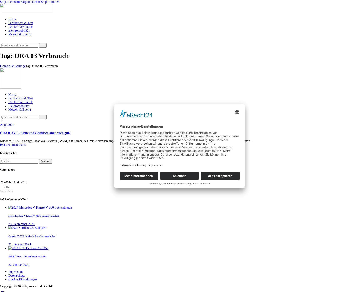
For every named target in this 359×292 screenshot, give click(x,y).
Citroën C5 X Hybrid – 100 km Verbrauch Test (31, 236)
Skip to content (10, 2)
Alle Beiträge (17, 66)
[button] (2, 41)
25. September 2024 (21, 224)
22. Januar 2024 (18, 264)
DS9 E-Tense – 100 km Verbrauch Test (27, 256)
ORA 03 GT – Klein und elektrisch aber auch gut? (35, 133)
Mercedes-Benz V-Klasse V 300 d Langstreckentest (33, 216)
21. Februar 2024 (19, 244)
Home (4, 66)
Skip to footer (50, 2)
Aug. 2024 (7, 124)
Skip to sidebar (30, 2)
